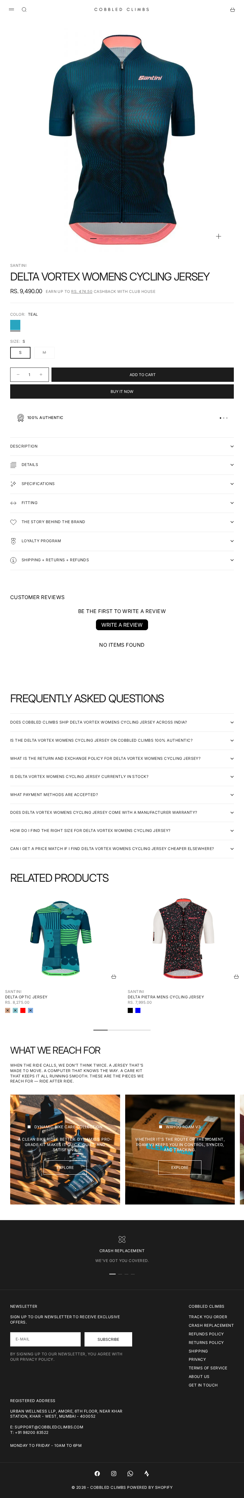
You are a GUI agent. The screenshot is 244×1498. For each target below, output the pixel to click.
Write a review (122, 625)
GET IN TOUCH (203, 1385)
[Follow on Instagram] (114, 1473)
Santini (18, 265)
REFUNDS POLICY (206, 1334)
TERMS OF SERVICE (208, 1368)
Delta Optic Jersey (26, 997)
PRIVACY (197, 1359)
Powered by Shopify (150, 1487)
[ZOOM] (218, 236)
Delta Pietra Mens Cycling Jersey (166, 997)
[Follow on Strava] (147, 1473)
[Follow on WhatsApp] (130, 1473)
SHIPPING (198, 1351)
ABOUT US (199, 1376)
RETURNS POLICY (206, 1342)
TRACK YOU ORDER (208, 1316)
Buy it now (122, 391)
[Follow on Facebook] (97, 1473)
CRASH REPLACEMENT (211, 1325)
